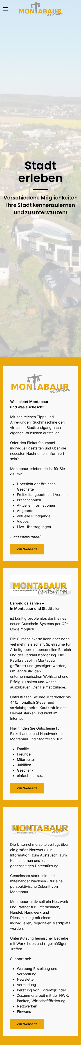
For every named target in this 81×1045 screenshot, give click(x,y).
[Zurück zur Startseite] (40, 9)
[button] (5, 9)
